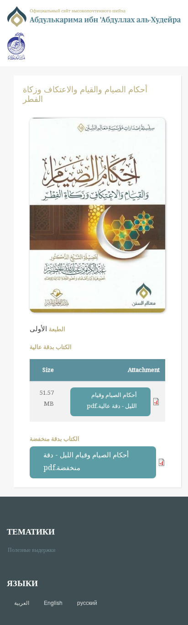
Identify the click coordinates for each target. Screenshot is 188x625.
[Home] (94, 15)
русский (87, 603)
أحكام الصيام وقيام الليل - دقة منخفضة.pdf (86, 461)
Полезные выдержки (35, 549)
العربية (21, 603)
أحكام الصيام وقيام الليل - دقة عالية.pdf (112, 400)
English (53, 603)
